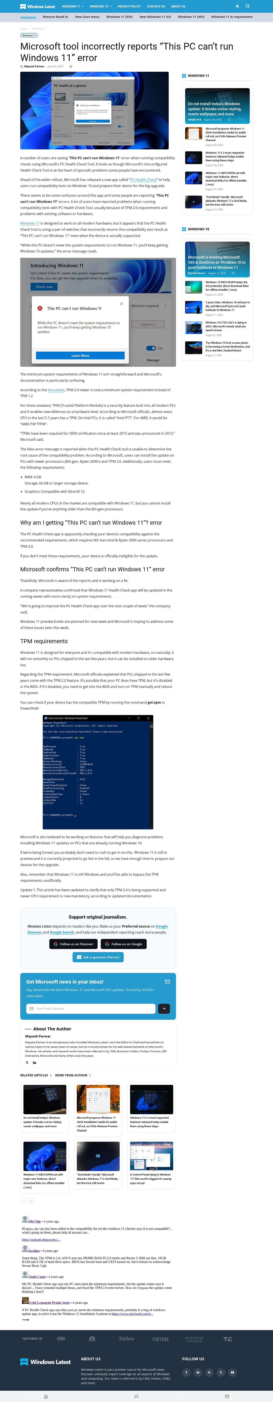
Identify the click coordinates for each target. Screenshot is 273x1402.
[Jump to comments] (136, 1396)
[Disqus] (98, 1267)
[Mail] (198, 1372)
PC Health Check (143, 179)
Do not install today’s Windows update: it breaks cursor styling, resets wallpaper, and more (42, 1122)
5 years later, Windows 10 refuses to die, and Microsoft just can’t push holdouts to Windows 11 (228, 306)
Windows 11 (71, 6)
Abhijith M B (194, 119)
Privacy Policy (129, 6)
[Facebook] (186, 1372)
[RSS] (209, 1372)
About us (178, 6)
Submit (164, 1009)
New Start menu (87, 17)
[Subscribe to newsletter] (227, 1396)
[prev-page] (23, 1201)
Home (24, 28)
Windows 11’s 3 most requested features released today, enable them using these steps (149, 1122)
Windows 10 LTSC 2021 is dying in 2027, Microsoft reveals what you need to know (226, 326)
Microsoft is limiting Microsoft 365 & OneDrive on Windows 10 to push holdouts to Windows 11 (216, 262)
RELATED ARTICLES (34, 1075)
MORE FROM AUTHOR (71, 1075)
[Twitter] (29, 1062)
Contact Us (156, 6)
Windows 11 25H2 (119, 17)
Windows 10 (99, 6)
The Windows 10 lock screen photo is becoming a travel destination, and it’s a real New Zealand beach (228, 346)
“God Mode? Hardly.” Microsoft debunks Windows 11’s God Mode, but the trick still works (97, 1179)
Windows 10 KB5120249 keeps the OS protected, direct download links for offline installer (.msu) (227, 286)
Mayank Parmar (34, 66)
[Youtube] (232, 1372)
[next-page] (30, 1201)
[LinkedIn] (37, 1062)
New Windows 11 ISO (155, 17)
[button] (248, 7)
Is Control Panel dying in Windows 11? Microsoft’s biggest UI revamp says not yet (150, 1179)
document (56, 390)
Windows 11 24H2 (191, 17)
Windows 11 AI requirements (232, 17)
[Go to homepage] (45, 1396)
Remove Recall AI (55, 17)
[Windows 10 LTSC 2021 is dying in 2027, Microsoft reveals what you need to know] (193, 327)
